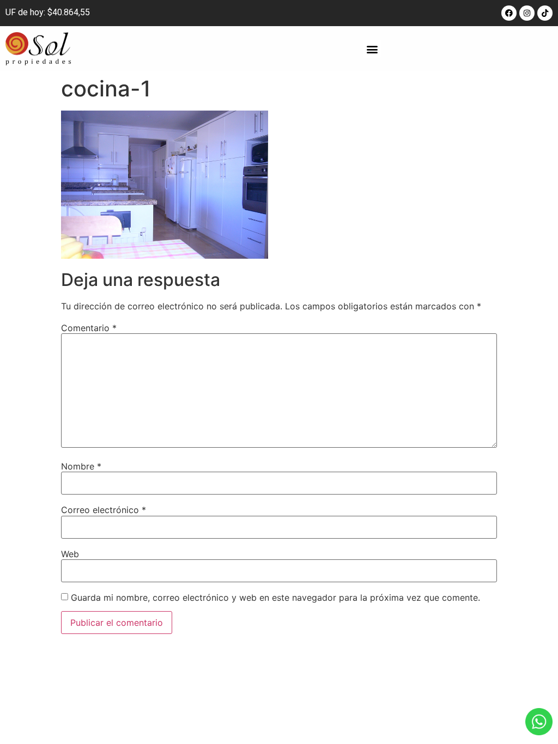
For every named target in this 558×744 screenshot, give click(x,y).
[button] (372, 49)
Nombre (81, 466)
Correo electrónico (103, 509)
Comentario (89, 328)
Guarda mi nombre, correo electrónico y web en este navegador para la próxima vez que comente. (275, 597)
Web (70, 554)
